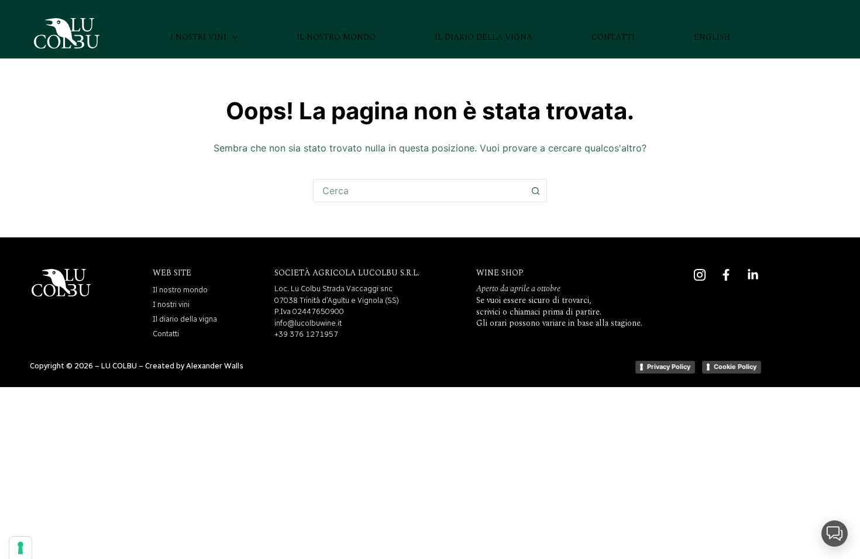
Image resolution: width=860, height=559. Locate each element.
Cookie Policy (735, 367)
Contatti (613, 37)
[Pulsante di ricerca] (535, 191)
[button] (834, 533)
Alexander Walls (214, 365)
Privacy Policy (668, 367)
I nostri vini (198, 37)
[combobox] (419, 190)
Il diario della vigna (483, 37)
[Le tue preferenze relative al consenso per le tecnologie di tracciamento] (20, 548)
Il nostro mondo (336, 37)
